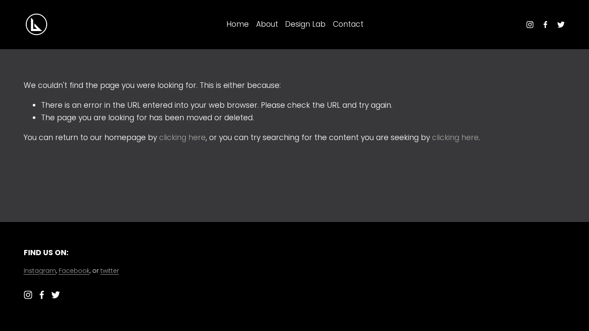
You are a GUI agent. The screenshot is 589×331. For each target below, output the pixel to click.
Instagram (40, 270)
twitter (109, 270)
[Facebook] (545, 24)
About (267, 24)
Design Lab (305, 24)
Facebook (74, 270)
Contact (348, 24)
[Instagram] (530, 24)
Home (237, 24)
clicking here (182, 137)
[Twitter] (561, 24)
